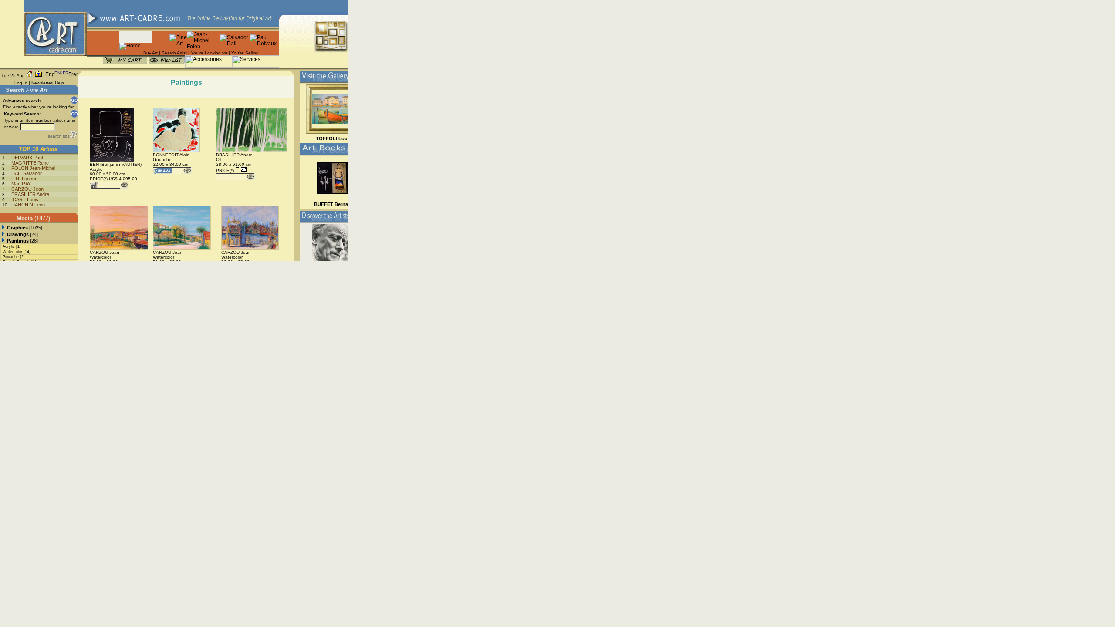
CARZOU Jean (27, 189)
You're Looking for (209, 53)
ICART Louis (24, 199)
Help (59, 83)
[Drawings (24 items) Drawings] (3, 234)
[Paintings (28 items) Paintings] (3, 240)
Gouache (11, 257)
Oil (218, 159)
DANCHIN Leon (28, 204)
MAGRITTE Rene (30, 162)
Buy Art (150, 53)
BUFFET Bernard (333, 204)
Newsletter (41, 83)
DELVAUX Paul (27, 157)
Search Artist (174, 53)
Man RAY (21, 183)
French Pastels (16, 262)
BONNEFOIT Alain (171, 154)
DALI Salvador (26, 173)
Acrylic (9, 246)
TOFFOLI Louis (333, 138)
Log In (20, 83)
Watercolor (12, 251)
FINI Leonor (24, 178)
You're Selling (245, 53)
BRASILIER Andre (30, 194)
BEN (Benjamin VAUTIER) (116, 164)
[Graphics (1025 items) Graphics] (3, 227)
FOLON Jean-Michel (33, 168)
